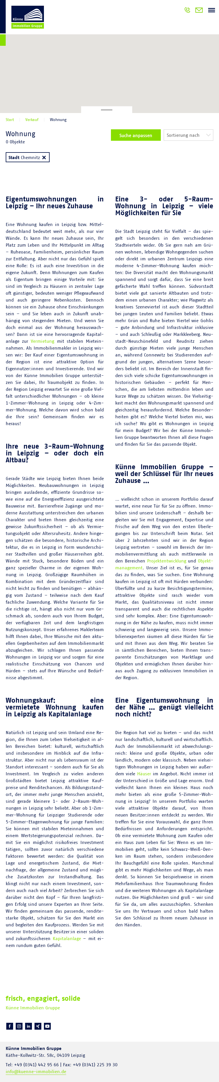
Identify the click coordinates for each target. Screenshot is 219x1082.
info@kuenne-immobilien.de (36, 1071)
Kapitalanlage (67, 938)
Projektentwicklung (166, 561)
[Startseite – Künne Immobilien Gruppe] (22, 24)
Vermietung (42, 341)
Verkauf (31, 120)
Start (10, 120)
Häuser (144, 774)
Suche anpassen (135, 135)
